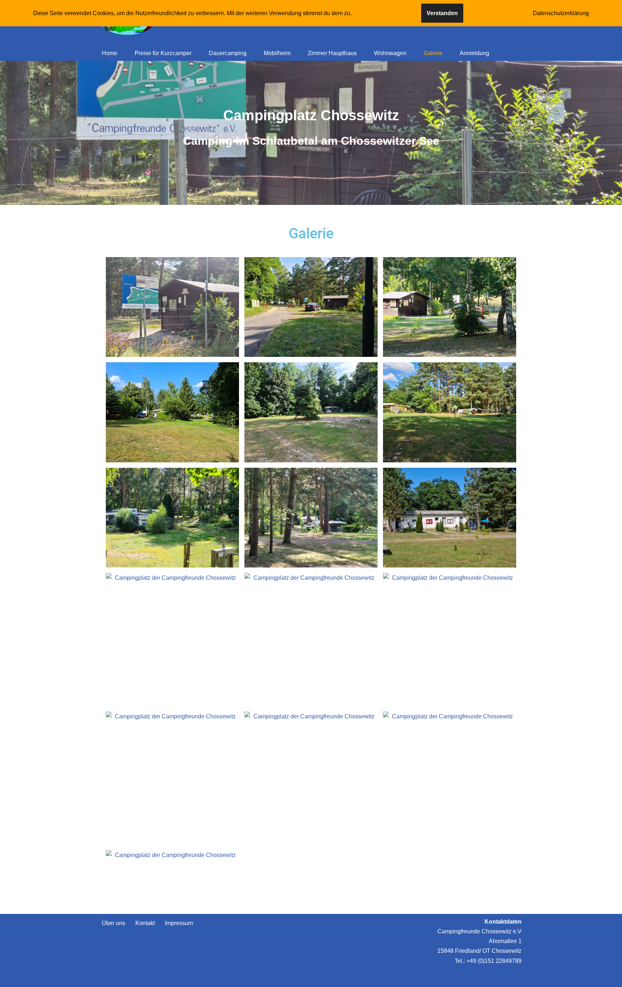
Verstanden (442, 13)
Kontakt (145, 923)
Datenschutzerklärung (561, 13)
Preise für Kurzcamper (163, 53)
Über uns (113, 923)
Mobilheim (277, 53)
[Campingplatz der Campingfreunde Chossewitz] (172, 307)
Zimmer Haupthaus (332, 53)
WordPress (172, 978)
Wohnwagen (390, 53)
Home (109, 53)
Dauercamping (228, 53)
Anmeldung (474, 53)
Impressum (179, 923)
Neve (107, 978)
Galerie (433, 53)
